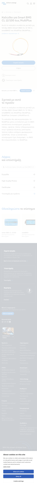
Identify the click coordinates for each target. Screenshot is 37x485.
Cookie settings (19, 481)
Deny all (18, 476)
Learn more (6, 466)
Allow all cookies (18, 471)
